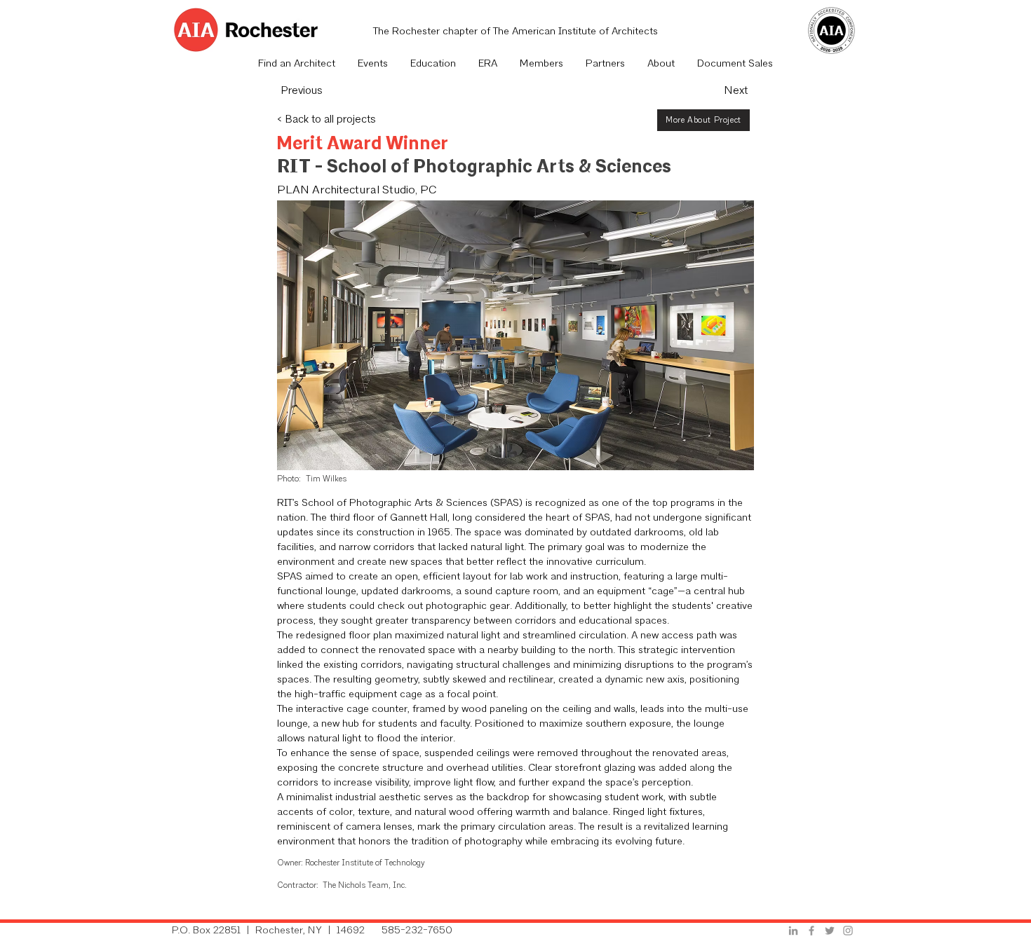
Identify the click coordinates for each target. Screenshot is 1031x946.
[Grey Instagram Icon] (848, 930)
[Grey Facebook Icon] (811, 930)
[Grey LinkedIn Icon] (793, 930)
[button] (373, 64)
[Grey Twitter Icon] (829, 930)
